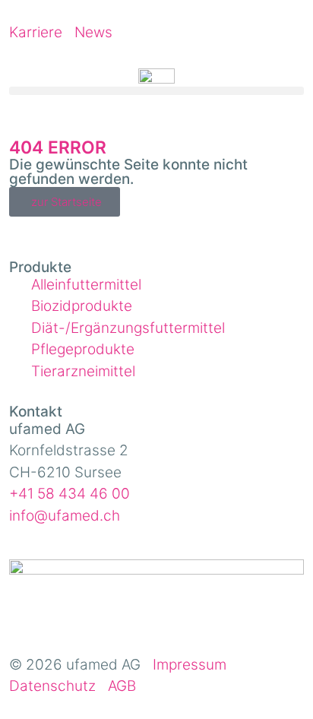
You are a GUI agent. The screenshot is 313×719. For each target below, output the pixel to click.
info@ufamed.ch (64, 515)
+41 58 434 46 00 (69, 493)
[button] (156, 91)
